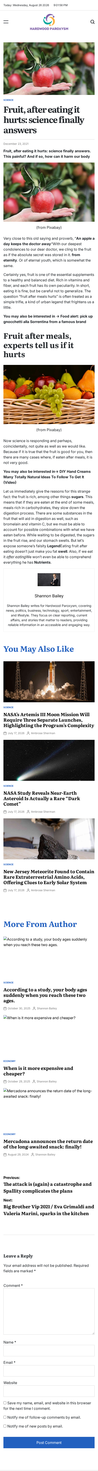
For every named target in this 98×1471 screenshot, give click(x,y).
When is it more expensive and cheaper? (38, 1070)
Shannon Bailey (47, 1008)
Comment (13, 1285)
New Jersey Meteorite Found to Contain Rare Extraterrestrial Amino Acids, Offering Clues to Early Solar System (48, 877)
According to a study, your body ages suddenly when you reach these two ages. (45, 995)
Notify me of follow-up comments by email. (44, 1417)
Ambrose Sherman (43, 733)
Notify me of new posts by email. (35, 1426)
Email (9, 1362)
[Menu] (5, 22)
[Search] (92, 22)
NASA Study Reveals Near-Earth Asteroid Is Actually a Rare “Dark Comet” (41, 798)
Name (9, 1342)
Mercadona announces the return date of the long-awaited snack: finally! (48, 1144)
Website (10, 1382)
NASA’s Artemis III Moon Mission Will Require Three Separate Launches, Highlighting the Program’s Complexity (48, 719)
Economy (9, 1061)
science (8, 100)
